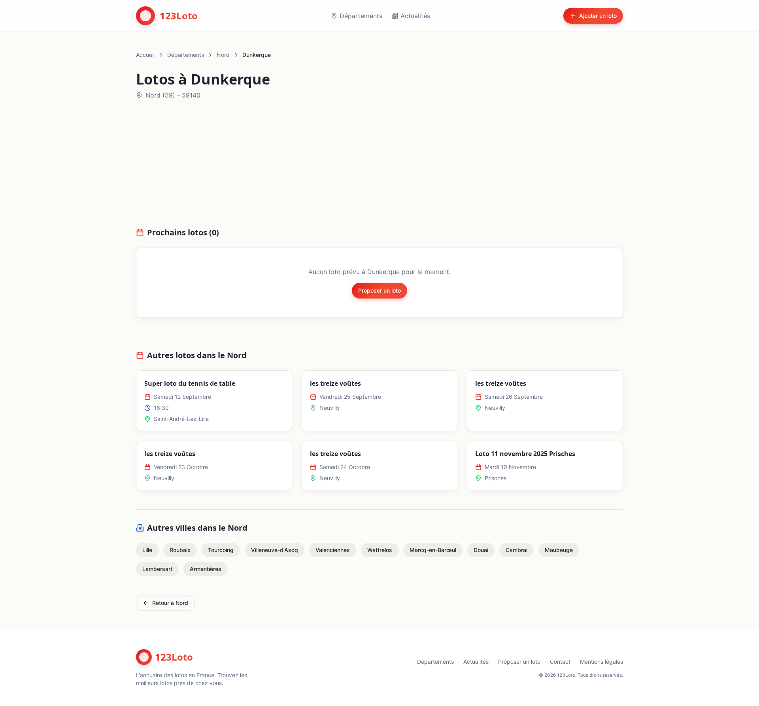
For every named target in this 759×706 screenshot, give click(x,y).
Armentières (205, 568)
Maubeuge (559, 549)
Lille (147, 549)
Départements (361, 16)
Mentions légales (601, 661)
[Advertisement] (379, 168)
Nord (223, 54)
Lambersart (157, 568)
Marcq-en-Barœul (433, 549)
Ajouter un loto (598, 15)
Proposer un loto (379, 290)
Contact (560, 661)
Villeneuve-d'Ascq (274, 549)
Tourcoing (221, 549)
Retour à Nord (170, 602)
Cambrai (516, 549)
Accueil (145, 54)
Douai (481, 549)
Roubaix (180, 549)
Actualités (415, 16)
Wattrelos (379, 549)
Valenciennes (332, 549)
